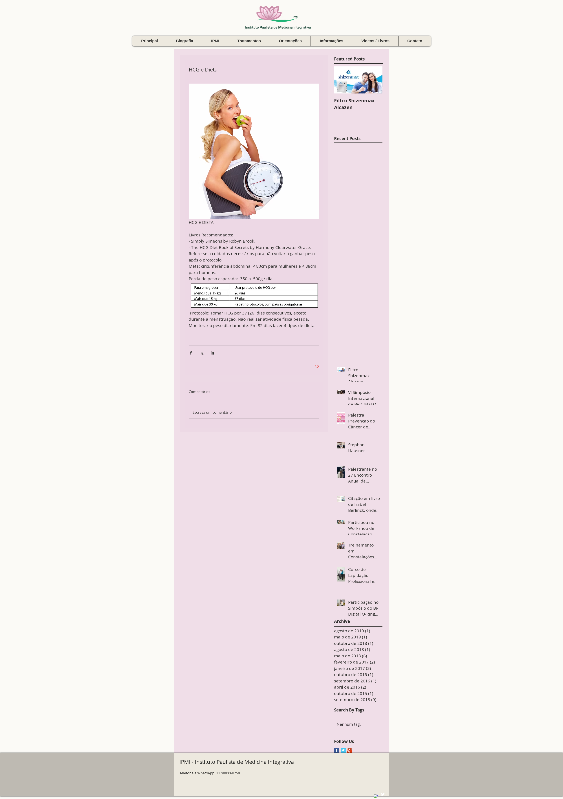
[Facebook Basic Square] (336, 750)
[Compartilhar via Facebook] (191, 353)
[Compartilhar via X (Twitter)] (201, 353)
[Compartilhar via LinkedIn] (212, 353)
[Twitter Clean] (383, 794)
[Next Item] (375, 80)
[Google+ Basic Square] (349, 750)
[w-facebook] (376, 796)
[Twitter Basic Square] (343, 750)
